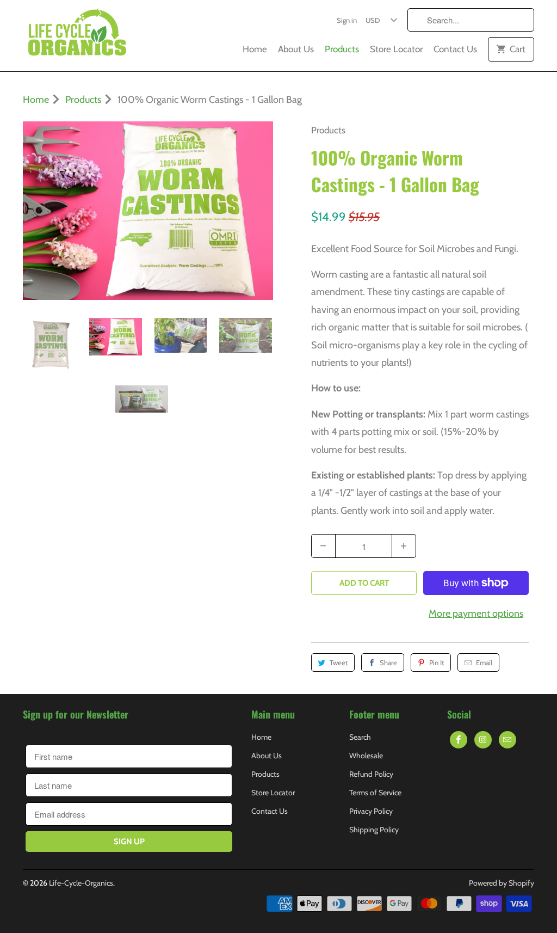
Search (360, 737)
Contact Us (455, 49)
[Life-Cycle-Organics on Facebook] (458, 739)
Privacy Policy (371, 811)
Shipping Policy (374, 829)
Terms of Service (375, 792)
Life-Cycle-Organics (81, 883)
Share (388, 662)
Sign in (347, 20)
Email (484, 662)
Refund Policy (371, 774)
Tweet (339, 662)
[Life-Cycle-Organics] (77, 35)
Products (342, 49)
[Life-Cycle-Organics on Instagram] (483, 739)
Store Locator (396, 49)
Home (255, 49)
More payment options (476, 613)
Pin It (436, 662)
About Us (296, 49)
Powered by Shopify (501, 883)
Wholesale (366, 755)
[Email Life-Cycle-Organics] (507, 739)
